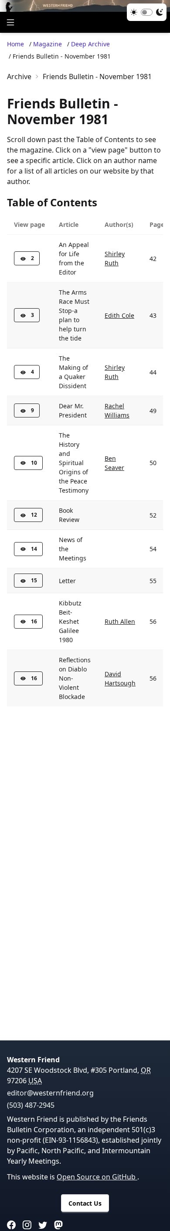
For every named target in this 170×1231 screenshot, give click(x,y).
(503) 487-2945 (30, 1105)
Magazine (47, 44)
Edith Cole (119, 315)
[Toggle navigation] (10, 22)
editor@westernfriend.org (50, 1093)
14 (34, 549)
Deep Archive (90, 44)
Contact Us (85, 1203)
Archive (19, 76)
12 (34, 514)
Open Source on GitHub (97, 1177)
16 (34, 621)
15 (34, 580)
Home (15, 44)
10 (34, 462)
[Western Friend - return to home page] (85, 6)
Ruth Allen (120, 621)
